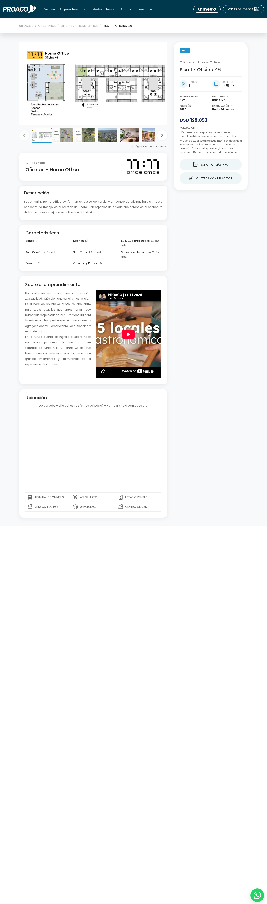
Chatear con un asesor (210, 178)
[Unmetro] (207, 9)
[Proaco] (19, 9)
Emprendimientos (72, 9)
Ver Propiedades (244, 9)
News (110, 9)
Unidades (95, 9)
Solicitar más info (210, 164)
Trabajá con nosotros (136, 9)
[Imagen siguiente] (162, 135)
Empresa (50, 9)
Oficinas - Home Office (79, 26)
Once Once (47, 26)
